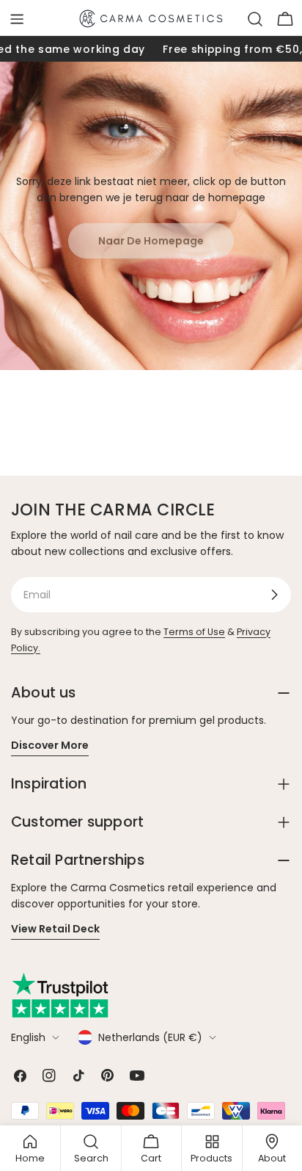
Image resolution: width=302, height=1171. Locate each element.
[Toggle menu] (17, 19)
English (28, 1037)
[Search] (255, 19)
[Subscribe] (274, 594)
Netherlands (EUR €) (150, 1037)
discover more (50, 745)
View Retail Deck (55, 928)
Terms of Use (194, 632)
